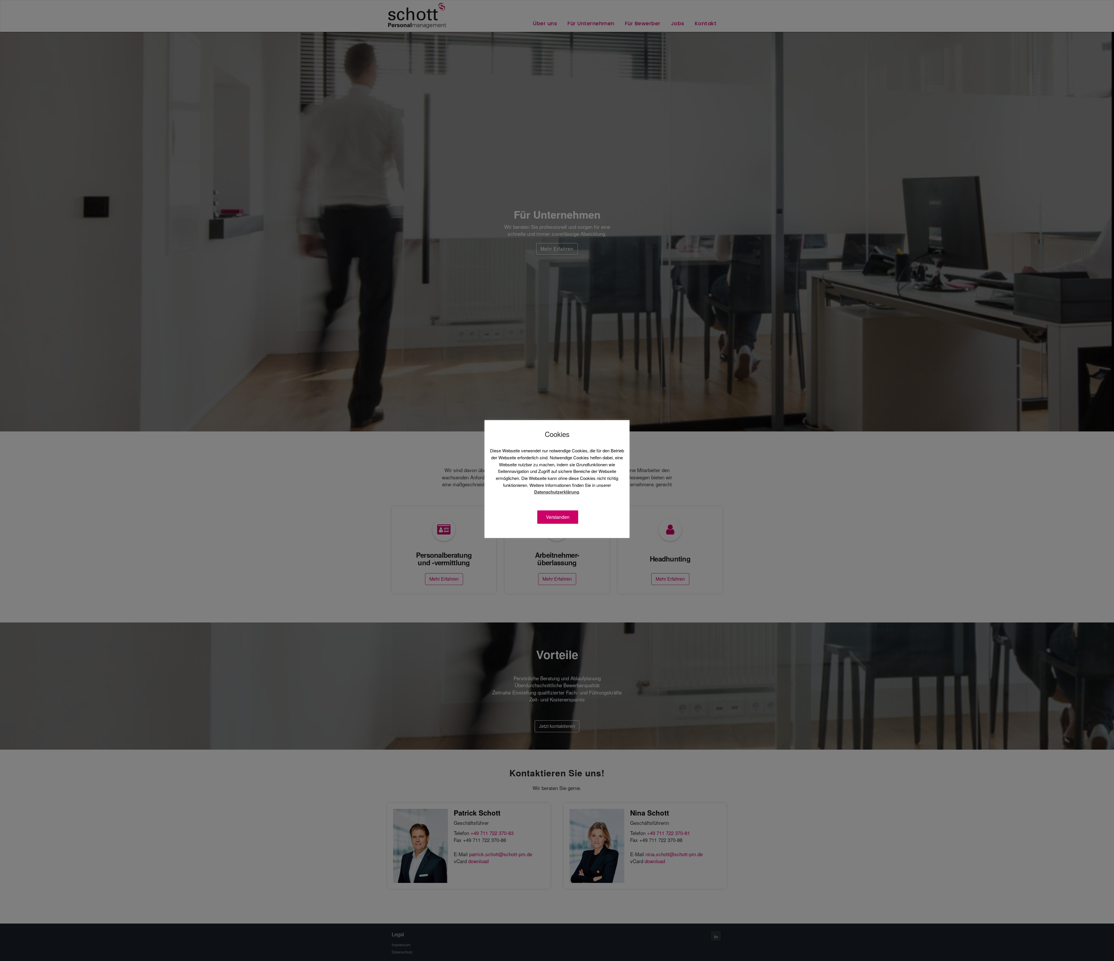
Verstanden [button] (557, 517)
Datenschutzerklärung (556, 492)
